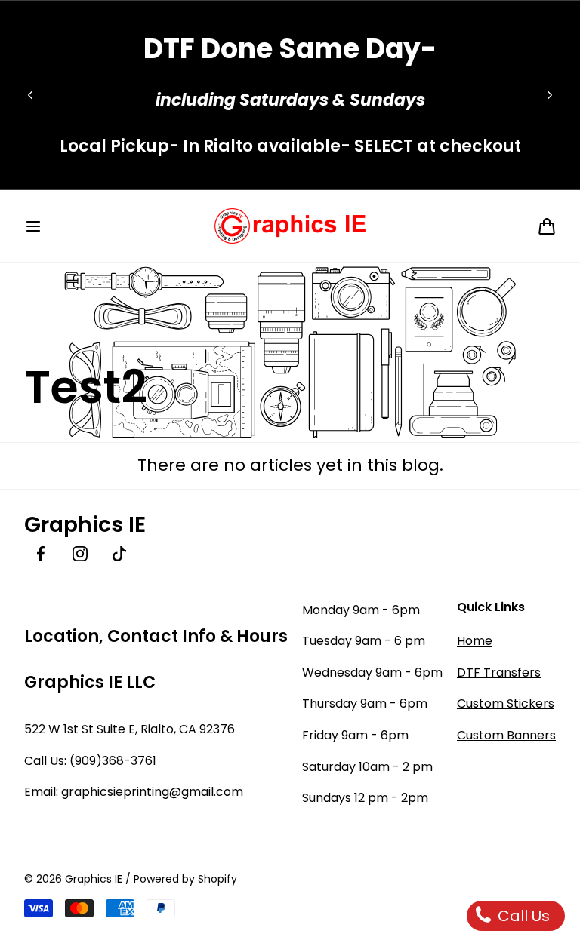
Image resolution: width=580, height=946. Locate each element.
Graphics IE (93, 878)
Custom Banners (506, 735)
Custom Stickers (505, 703)
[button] (33, 226)
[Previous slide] (30, 95)
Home (474, 641)
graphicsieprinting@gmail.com (152, 791)
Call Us (522, 915)
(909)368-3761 (112, 760)
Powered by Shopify (185, 878)
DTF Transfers (499, 672)
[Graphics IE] (290, 226)
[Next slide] (550, 95)
